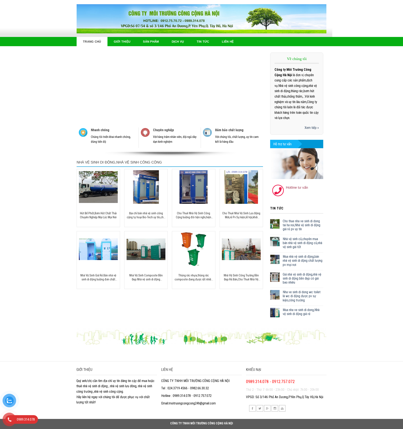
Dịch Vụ (178, 41)
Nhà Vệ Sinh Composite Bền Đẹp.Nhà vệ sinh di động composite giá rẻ (146, 277)
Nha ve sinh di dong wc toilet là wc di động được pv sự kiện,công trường (302, 296)
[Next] (254, 87)
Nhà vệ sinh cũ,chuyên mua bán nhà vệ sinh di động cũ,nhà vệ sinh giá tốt (302, 243)
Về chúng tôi (297, 59)
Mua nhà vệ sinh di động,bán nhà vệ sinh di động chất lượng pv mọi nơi (302, 261)
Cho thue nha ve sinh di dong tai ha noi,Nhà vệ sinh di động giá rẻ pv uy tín (301, 225)
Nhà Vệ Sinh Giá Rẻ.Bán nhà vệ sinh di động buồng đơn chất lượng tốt (98, 277)
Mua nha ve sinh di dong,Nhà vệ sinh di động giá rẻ (301, 312)
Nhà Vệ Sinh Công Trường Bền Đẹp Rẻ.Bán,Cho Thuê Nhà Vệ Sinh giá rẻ (241, 277)
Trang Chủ (92, 41)
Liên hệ (228, 41)
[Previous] (85, 87)
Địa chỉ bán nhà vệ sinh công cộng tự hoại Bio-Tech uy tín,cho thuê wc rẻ (146, 215)
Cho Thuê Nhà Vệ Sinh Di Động (188, 51)
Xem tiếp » (312, 128)
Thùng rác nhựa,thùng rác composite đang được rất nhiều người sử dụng (194, 277)
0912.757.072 (301, 196)
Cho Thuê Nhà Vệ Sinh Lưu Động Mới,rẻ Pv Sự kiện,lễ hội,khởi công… (241, 215)
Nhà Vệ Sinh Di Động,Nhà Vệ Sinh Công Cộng (119, 162)
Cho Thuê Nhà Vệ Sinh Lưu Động (189, 57)
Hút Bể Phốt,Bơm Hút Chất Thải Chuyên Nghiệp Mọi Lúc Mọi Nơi (98, 215)
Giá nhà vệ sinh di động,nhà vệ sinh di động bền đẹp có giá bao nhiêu (302, 278)
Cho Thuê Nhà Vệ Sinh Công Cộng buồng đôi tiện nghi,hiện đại (193, 215)
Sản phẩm (151, 41)
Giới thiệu (122, 41)
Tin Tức (203, 41)
